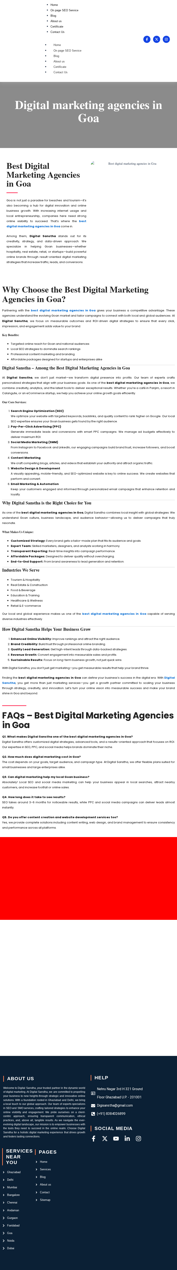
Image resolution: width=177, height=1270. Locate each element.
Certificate (60, 66)
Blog (56, 56)
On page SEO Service (67, 50)
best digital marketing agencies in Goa (114, 614)
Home (57, 45)
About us (59, 61)
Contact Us (61, 72)
